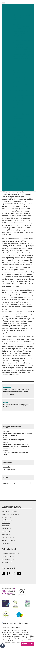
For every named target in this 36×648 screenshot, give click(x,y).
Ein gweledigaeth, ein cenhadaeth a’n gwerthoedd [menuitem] (21, 79)
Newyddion (6, 467)
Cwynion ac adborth (8, 540)
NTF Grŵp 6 (5, 562)
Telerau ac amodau (8, 537)
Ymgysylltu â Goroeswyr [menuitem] (22, 114)
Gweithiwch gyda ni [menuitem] (15, 161)
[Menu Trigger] (3, 3)
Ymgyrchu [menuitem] (17, 123)
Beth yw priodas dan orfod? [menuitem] (23, 47)
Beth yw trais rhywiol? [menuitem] (21, 45)
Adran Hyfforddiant (8, 559)
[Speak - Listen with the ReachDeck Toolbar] (2, 645)
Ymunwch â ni (6, 529)
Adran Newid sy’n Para (9, 554)
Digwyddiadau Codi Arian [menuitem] (22, 146)
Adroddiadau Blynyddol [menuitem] (22, 84)
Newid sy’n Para (7, 520)
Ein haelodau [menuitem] (18, 103)
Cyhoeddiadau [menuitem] (19, 112)
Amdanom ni (6, 523)
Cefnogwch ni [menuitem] (13, 128)
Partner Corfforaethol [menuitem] (21, 153)
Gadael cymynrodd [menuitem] (20, 156)
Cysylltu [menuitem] (16, 70)
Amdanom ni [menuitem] (12, 66)
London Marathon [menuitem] (20, 144)
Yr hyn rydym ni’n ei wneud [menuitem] (17, 91)
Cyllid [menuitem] (15, 86)
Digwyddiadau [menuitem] (18, 116)
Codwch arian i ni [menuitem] (19, 135)
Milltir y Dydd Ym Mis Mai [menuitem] (22, 137)
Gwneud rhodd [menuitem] (19, 133)
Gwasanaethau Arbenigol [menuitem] (23, 181)
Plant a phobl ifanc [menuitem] (20, 109)
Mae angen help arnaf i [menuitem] (22, 15)
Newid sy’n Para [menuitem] (13, 170)
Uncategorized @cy (9, 470)
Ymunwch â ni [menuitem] (18, 165)
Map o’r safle (6, 543)
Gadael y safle (27, 644)
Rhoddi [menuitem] (10, 185)
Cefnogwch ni (6, 517)
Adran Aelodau (6, 556)
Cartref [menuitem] (10, 5)
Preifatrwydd (6, 532)
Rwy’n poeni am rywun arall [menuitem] (23, 26)
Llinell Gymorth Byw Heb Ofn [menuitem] (23, 96)
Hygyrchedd (6, 534)
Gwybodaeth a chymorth (10, 511)
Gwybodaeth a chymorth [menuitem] (17, 10)
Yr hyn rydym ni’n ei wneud (10, 514)
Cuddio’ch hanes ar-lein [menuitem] (22, 29)
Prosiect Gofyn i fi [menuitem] (20, 174)
